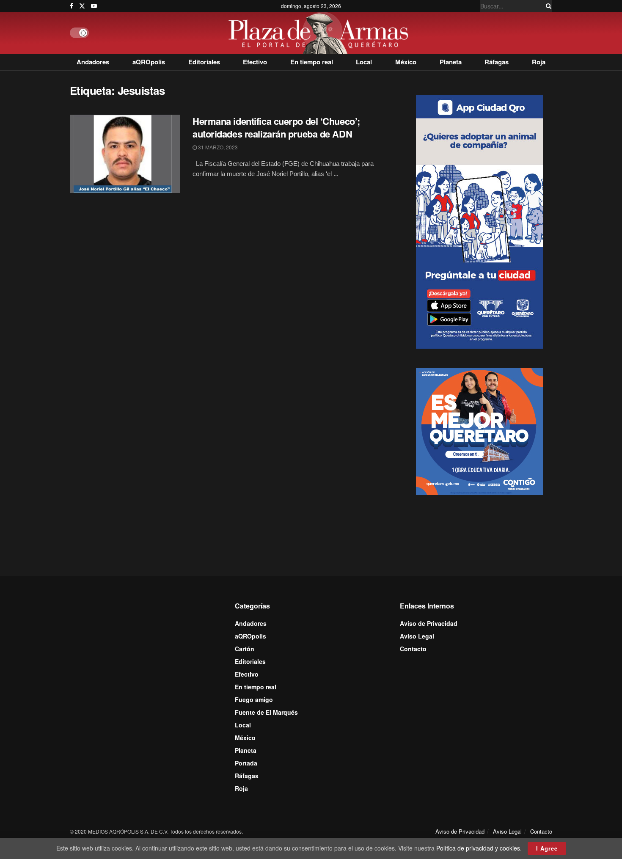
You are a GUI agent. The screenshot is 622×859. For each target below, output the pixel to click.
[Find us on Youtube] (94, 6)
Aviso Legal (417, 636)
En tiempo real (311, 61)
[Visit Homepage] (320, 33)
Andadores (93, 61)
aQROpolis (148, 61)
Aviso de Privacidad (428, 623)
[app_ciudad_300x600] (479, 220)
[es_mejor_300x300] (479, 431)
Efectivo (255, 61)
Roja (538, 61)
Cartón (244, 648)
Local (364, 61)
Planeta (451, 61)
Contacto (413, 648)
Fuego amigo (254, 699)
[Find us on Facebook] (71, 6)
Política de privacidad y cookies (478, 848)
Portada (246, 763)
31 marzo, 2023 (217, 147)
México (405, 61)
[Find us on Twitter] (82, 6)
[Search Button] (547, 6)
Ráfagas (496, 61)
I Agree (547, 848)
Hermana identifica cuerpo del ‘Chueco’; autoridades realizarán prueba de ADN (276, 127)
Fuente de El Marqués (266, 712)
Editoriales (204, 61)
